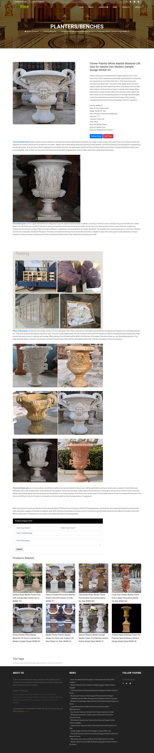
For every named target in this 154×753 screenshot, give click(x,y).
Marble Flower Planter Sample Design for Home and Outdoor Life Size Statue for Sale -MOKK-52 (60, 638)
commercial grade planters (20, 663)
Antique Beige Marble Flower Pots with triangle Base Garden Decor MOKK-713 (27, 598)
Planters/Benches (50, 31)
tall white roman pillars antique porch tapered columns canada (94, 698)
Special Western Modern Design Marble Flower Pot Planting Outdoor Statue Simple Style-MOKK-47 (93, 638)
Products (102, 7)
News (115, 7)
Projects (125, 7)
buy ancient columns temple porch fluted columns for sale (92, 712)
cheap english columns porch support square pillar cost (91, 731)
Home (81, 7)
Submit (19, 549)
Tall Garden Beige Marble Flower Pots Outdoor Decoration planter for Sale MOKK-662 (92, 598)
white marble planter (57, 663)
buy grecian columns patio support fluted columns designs (92, 696)
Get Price (108, 136)
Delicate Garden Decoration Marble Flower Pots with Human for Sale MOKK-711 (60, 598)
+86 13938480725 (38, 1)
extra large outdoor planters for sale (39, 663)
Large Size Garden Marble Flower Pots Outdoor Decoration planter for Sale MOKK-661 (125, 598)
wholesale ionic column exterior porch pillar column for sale (92, 739)
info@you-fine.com (21, 1)
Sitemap (26, 711)
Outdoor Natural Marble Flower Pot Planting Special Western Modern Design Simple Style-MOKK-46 (126, 638)
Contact (137, 7)
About (91, 7)
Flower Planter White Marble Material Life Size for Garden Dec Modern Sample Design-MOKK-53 (26, 638)
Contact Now (96, 136)
